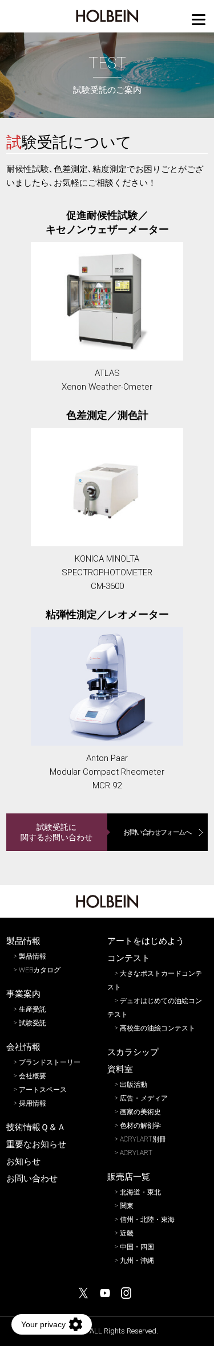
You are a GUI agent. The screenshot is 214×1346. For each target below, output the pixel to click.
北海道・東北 (140, 1192)
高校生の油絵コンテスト (157, 1028)
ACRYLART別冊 (143, 1139)
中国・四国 (137, 1247)
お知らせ (23, 1161)
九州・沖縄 (137, 1261)
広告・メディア (144, 1098)
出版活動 (133, 1085)
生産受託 (32, 1009)
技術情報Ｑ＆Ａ (36, 1127)
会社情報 (23, 1047)
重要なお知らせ (36, 1144)
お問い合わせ (32, 1178)
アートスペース (43, 1090)
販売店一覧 (128, 1177)
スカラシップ (133, 1052)
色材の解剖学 (140, 1126)
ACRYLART (136, 1153)
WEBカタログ (39, 970)
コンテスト (128, 958)
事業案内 (23, 994)
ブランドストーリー (49, 1062)
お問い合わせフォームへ (157, 832)
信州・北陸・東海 (147, 1220)
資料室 (120, 1069)
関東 (127, 1206)
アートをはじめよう (145, 941)
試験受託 (32, 1023)
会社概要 (32, 1076)
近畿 (127, 1233)
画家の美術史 (140, 1112)
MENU (198, 19)
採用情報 (32, 1103)
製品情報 (23, 941)
